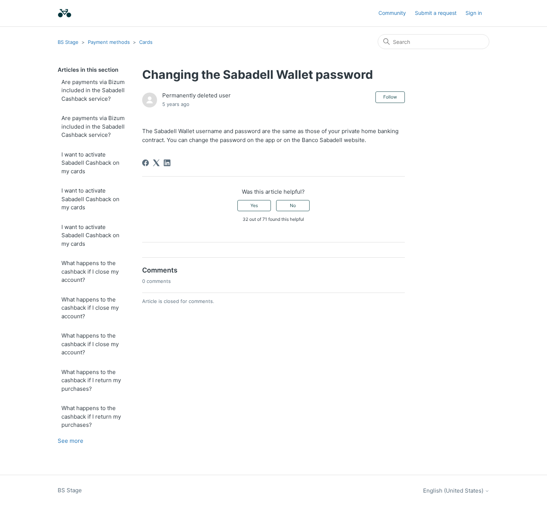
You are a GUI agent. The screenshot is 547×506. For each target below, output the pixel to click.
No (293, 205)
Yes (254, 205)
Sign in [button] (474, 13)
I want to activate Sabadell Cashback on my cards (90, 163)
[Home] (64, 13)
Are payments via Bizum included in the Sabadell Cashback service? (93, 90)
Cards (146, 42)
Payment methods (109, 42)
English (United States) (454, 490)
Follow (390, 97)
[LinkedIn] (167, 162)
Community (392, 13)
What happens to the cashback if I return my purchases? (91, 380)
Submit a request (436, 13)
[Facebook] (145, 162)
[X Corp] (156, 162)
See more (70, 440)
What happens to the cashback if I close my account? (90, 271)
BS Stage (68, 42)
